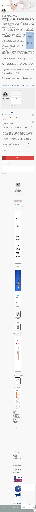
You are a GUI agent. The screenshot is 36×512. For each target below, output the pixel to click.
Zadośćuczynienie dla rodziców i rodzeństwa (17, 458)
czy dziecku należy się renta (8, 84)
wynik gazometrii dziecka (19, 86)
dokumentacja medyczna (16, 416)
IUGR (13, 420)
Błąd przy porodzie (8, 4)
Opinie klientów (23, 10)
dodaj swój (12, 112)
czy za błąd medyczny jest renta (24, 84)
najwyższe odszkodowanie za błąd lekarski (12, 85)
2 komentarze (15, 16)
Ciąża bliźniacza (15, 413)
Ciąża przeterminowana (16, 414)
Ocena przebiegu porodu (16, 428)
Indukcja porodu (15, 419)
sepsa (13, 446)
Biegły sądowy (14, 410)
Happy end (14, 418)
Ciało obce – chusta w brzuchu (16, 412)
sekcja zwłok (14, 445)
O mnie (15, 10)
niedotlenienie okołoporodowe (16, 425)
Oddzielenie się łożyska (15, 429)
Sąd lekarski (14, 444)
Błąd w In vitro (14, 411)
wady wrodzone (15, 455)
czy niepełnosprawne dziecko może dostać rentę (16, 84)
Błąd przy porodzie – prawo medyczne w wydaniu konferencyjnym (17, 472)
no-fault (14, 426)
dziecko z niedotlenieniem (31, 84)
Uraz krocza (14, 453)
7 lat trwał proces (24, 28)
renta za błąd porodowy (13, 86)
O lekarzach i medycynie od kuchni (17, 427)
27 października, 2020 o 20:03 (6, 114)
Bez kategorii (14, 409)
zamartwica (14, 461)
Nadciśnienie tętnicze (15, 424)
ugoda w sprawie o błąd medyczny (17, 452)
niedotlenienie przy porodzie (28, 85)
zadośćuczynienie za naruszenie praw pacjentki (17, 460)
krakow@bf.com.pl (5, 100)
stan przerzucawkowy (15, 449)
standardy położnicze (15, 450)
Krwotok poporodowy (15, 422)
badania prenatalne (15, 408)
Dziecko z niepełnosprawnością (16, 417)
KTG (13, 423)
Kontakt (28, 10)
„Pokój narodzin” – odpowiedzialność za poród (16, 467)
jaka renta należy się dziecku (4, 85)
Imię (8, 161)
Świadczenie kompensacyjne (16, 451)
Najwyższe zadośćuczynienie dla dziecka (21, 85)
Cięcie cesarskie (15, 415)
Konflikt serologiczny (15, 421)
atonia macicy (14, 407)
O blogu (18, 10)
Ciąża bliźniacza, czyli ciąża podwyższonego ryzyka (17, 469)
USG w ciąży (14, 454)
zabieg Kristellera (15, 457)
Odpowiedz (4, 119)
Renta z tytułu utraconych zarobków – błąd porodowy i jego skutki (17, 465)
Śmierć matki (14, 448)
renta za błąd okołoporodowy (8, 86)
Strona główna (9, 10)
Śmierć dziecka (14, 447)
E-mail (9, 163)
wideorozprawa (15, 456)
